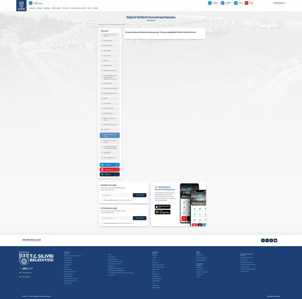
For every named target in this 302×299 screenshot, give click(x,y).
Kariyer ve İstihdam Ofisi (158, 264)
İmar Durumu (199, 269)
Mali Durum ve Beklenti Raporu (115, 261)
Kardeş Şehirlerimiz (113, 259)
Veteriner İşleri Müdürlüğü (246, 262)
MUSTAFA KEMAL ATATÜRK (78, 8)
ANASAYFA (33, 8)
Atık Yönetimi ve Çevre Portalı (247, 264)
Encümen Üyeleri (68, 260)
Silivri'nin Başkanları (201, 260)
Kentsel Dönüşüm (244, 266)
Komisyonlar (67, 264)
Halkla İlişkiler (155, 269)
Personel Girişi (67, 283)
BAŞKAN (39, 8)
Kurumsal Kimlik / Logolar (114, 263)
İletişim (110, 254)
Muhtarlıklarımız (68, 269)
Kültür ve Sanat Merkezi (158, 267)
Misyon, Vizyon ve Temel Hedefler (72, 255)
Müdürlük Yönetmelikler (70, 271)
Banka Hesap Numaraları (70, 280)
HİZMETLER (65, 8)
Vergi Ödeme (155, 285)
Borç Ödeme (155, 274)
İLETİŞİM (95, 8)
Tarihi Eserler (199, 274)
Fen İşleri (154, 255)
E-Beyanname (156, 280)
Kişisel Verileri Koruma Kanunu (115, 268)
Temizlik (154, 258)
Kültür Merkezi (244, 260)
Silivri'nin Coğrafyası (201, 258)
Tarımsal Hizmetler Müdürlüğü (247, 269)
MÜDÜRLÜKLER (56, 8)
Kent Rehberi (199, 267)
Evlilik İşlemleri (155, 276)
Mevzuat (66, 267)
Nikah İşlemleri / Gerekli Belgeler (116, 270)
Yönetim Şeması (68, 258)
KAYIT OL (140, 195)
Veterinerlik (155, 262)
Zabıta (154, 271)
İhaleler (198, 276)
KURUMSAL (47, 8)
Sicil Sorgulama (156, 287)
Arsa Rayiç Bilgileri (156, 278)
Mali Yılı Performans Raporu (71, 278)
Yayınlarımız (111, 266)
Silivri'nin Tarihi (200, 255)
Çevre (153, 260)
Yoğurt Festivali (244, 271)
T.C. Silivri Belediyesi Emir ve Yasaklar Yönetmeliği (120, 272)
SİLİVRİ (89, 8)
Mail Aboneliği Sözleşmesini (111, 200)
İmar (153, 283)
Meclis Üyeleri (67, 262)
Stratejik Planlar (68, 276)
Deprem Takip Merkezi (202, 272)
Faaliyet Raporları (68, 274)
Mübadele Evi (111, 275)
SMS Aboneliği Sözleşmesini (111, 223)
